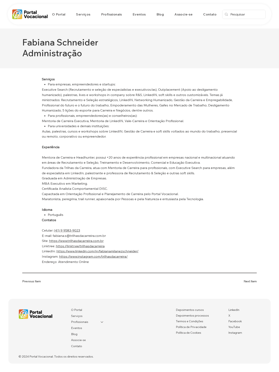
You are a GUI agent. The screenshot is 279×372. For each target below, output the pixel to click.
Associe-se (78, 340)
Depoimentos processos (192, 315)
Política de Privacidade (191, 327)
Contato (76, 346)
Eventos (76, 328)
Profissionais (79, 322)
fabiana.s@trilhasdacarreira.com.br (79, 236)
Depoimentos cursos (190, 310)
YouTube (234, 327)
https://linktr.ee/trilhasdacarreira (80, 246)
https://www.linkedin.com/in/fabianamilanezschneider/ (97, 251)
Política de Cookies (188, 332)
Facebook (235, 321)
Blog (74, 334)
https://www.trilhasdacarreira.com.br (76, 241)
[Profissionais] (102, 322)
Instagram (235, 332)
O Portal (76, 310)
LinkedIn (233, 310)
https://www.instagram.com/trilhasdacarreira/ (93, 256)
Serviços (77, 316)
